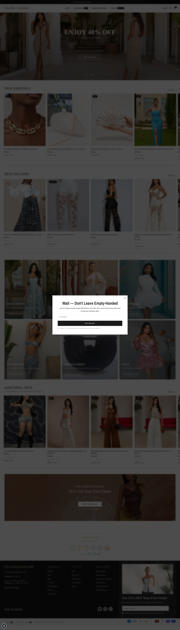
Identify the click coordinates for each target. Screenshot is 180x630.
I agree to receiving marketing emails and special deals (80, 328)
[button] (4, 625)
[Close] (124, 298)
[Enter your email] (90, 323)
